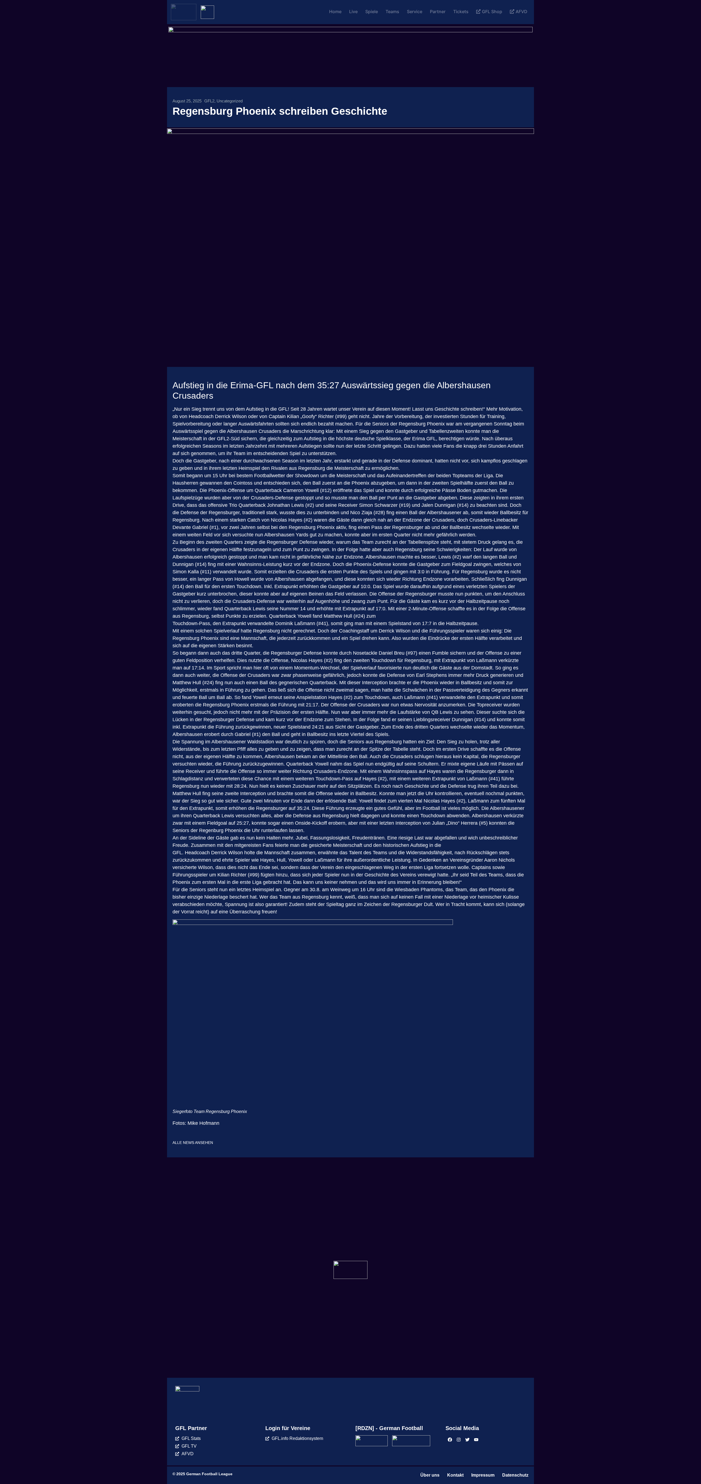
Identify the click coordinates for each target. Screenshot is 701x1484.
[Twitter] (467, 1439)
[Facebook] (450, 1439)
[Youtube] (476, 1439)
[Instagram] (458, 1439)
